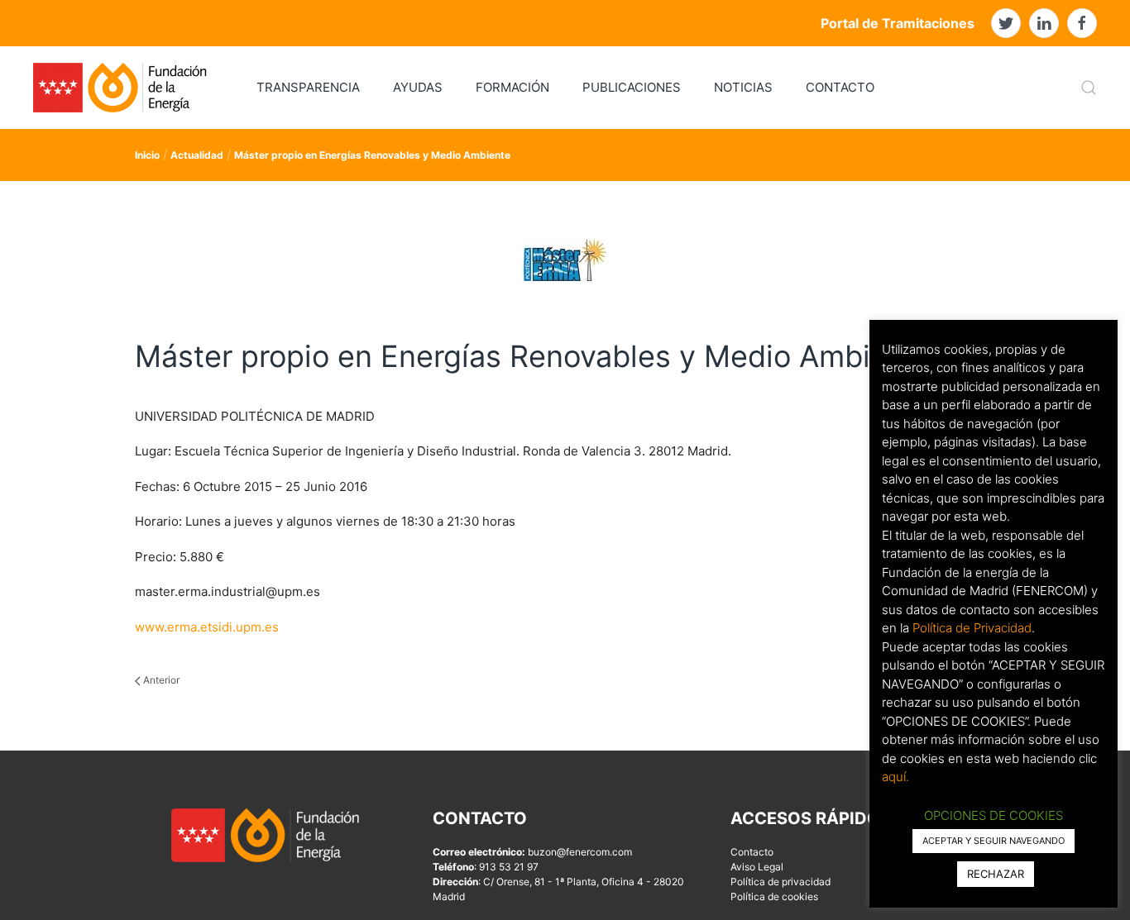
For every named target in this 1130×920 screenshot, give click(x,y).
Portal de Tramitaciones (897, 23)
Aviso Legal (756, 866)
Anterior (160, 680)
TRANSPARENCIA (308, 87)
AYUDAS (418, 87)
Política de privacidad (780, 881)
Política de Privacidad (972, 628)
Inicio (147, 155)
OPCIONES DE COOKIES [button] (993, 815)
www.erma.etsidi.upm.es (207, 627)
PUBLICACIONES (631, 87)
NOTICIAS (743, 87)
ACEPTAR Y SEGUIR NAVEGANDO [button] (993, 840)
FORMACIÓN (512, 87)
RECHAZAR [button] (995, 873)
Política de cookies (774, 896)
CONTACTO (840, 87)
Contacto (751, 852)
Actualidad (196, 155)
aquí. (895, 776)
